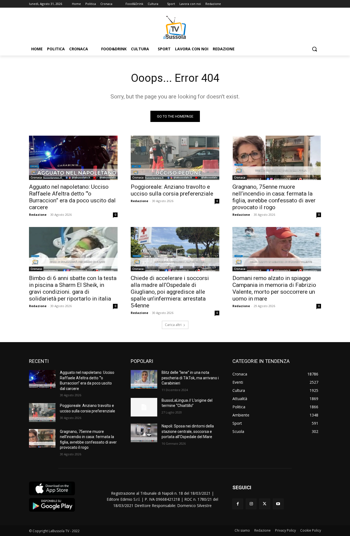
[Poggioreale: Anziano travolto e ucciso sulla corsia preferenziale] (175, 158)
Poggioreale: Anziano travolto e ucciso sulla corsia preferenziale (172, 190)
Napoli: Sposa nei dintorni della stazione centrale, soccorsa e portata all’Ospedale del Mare (188, 431)
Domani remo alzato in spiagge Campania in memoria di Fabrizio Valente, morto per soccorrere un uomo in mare (274, 288)
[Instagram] (251, 504)
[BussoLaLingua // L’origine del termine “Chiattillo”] (144, 407)
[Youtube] (278, 504)
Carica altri (173, 324)
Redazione (37, 214)
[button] (314, 49)
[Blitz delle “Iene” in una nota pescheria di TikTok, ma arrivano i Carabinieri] (144, 379)
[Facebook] (237, 504)
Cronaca (36, 177)
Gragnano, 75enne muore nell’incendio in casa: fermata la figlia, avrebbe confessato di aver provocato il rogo (274, 197)
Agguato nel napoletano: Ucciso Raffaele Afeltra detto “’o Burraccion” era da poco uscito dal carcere (72, 197)
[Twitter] (264, 504)
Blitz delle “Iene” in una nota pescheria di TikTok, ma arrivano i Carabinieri (190, 377)
